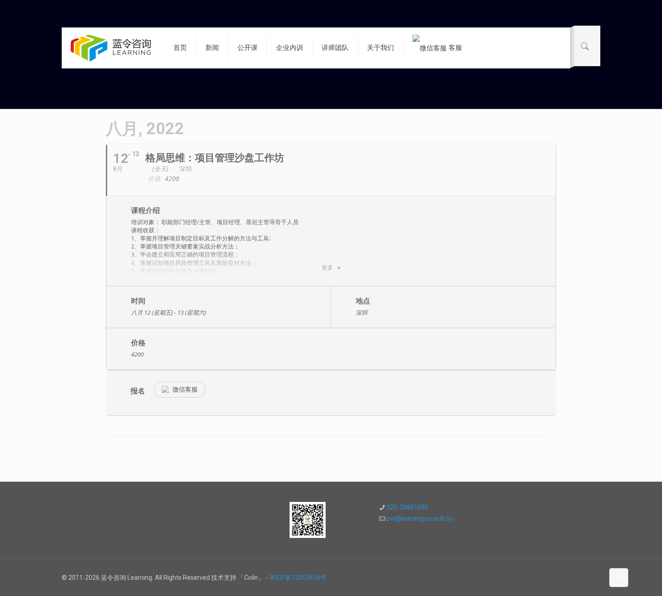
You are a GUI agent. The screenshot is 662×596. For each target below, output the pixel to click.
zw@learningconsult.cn (419, 518)
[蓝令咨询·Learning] (111, 47)
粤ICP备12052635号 (297, 577)
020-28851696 (407, 507)
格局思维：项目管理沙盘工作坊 (138, 89)
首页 (68, 89)
